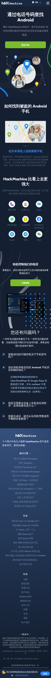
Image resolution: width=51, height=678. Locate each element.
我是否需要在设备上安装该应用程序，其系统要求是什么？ (27, 404)
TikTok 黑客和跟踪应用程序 (25, 502)
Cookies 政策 (25, 596)
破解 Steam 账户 (25, 534)
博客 (25, 618)
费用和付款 (25, 601)
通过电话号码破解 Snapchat (25, 476)
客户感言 (25, 622)
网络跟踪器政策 (21, 675)
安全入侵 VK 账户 (25, 497)
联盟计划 (25, 588)
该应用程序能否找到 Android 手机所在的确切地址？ (28, 368)
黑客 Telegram (25, 463)
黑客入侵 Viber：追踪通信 (25, 480)
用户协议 (25, 592)
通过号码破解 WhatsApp (25, 459)
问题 (25, 609)
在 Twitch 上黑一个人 (25, 530)
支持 (25, 614)
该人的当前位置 (25, 547)
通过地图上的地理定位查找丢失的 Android (25, 555)
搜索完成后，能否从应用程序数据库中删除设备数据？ (28, 417)
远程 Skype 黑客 (25, 538)
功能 (25, 579)
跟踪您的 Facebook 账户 (25, 467)
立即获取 (25, 283)
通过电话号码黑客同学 (25, 493)
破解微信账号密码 (25, 484)
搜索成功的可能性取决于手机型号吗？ (27, 355)
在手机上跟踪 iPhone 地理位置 (25, 551)
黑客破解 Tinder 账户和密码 (25, 525)
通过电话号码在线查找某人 (25, 560)
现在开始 (25, 45)
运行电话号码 (25, 564)
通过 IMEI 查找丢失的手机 (25, 542)
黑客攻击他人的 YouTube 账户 (26, 521)
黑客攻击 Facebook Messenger (25, 471)
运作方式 (25, 605)
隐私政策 (25, 583)
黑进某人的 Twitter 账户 (25, 506)
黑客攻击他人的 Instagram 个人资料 (25, 489)
